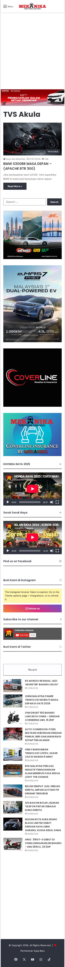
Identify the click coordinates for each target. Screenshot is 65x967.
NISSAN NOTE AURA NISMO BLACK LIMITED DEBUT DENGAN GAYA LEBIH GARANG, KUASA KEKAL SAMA (43, 825)
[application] (32, 489)
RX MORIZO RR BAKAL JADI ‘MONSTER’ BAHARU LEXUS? (41, 682)
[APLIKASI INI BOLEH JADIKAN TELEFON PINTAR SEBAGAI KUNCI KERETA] (12, 807)
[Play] (8, 502)
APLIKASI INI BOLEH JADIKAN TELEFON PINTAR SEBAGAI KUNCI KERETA (42, 806)
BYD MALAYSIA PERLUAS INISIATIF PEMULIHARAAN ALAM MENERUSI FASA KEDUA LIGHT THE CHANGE (42, 771)
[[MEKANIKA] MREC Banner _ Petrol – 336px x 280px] (32, 258)
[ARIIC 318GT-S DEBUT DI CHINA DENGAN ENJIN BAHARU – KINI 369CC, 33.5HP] (12, 844)
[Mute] (51, 502)
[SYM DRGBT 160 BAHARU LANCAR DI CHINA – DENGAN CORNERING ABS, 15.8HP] (12, 717)
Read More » (15, 186)
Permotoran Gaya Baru (32, 950)
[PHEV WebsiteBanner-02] (32, 341)
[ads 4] (32, 455)
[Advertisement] (32, 55)
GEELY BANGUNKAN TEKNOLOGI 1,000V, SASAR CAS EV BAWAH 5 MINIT (41, 753)
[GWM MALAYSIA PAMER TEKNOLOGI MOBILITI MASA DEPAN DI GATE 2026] (12, 700)
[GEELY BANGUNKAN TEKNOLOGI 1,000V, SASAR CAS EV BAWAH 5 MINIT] (12, 754)
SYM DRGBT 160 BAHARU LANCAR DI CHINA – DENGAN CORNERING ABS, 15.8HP (42, 716)
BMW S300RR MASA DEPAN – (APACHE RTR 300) (27, 166)
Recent (32, 669)
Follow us (34, 608)
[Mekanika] (32, 6)
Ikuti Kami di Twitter (17, 647)
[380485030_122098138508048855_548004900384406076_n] (32, 405)
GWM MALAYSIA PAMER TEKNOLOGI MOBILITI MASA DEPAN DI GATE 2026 (41, 699)
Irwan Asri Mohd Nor (15, 159)
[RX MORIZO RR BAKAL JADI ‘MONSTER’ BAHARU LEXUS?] (12, 685)
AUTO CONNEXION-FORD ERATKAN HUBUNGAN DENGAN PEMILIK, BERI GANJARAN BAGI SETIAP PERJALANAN (43, 735)
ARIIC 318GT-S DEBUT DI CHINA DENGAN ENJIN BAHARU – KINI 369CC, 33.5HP (43, 843)
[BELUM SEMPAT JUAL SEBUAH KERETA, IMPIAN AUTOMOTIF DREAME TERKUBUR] (12, 791)
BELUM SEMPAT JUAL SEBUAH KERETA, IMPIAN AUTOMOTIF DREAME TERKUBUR (42, 790)
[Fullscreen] (57, 502)
